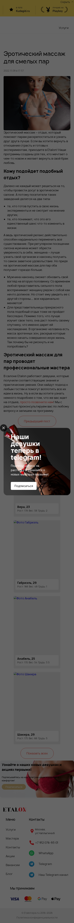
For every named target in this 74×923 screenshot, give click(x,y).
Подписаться (23, 486)
